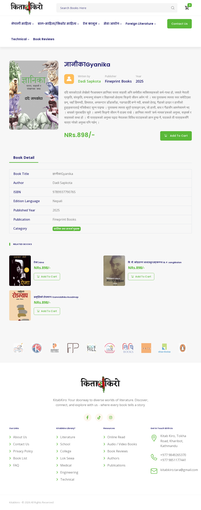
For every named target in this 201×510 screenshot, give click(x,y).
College (65, 451)
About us (20, 437)
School (65, 444)
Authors (113, 458)
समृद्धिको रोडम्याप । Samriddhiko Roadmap (56, 297)
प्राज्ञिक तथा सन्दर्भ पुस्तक (66, 228)
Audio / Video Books (122, 444)
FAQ (16, 465)
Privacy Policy (23, 451)
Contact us (21, 444)
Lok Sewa (67, 458)
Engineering (69, 472)
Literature (67, 437)
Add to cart (49, 276)
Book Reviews (117, 451)
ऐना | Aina (39, 262)
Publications (116, 465)
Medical (65, 465)
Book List (20, 458)
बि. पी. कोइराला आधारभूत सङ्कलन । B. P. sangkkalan (155, 262)
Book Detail (23, 157)
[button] (187, 8)
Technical (67, 479)
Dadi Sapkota (89, 81)
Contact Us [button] (179, 24)
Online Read (116, 437)
